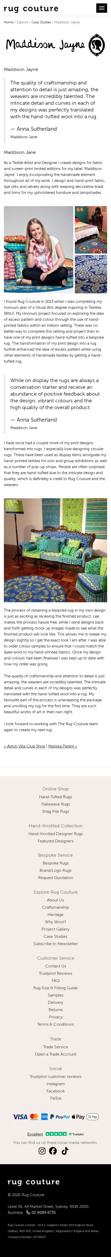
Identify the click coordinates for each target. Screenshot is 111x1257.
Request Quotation (55, 878)
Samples (56, 995)
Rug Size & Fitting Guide (55, 988)
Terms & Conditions (55, 1025)
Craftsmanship (55, 908)
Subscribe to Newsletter (55, 944)
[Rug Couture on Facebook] (53, 1151)
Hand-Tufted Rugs (55, 797)
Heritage (55, 915)
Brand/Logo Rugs (55, 871)
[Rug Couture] (31, 8)
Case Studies (41, 22)
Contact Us (55, 966)
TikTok (55, 1099)
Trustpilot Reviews (55, 974)
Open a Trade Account (55, 1054)
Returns (56, 1010)
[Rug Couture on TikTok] (65, 1151)
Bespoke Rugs (56, 863)
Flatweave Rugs (55, 804)
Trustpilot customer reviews (55, 1077)
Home (8, 22)
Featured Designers (56, 841)
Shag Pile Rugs (55, 812)
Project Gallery (55, 929)
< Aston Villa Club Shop (24, 746)
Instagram (55, 1084)
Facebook (55, 1091)
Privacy (55, 1017)
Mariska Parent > (62, 746)
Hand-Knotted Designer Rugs (55, 834)
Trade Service (55, 1047)
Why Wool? (55, 922)
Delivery (55, 1003)
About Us (55, 900)
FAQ (56, 981)
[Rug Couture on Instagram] (42, 1151)
